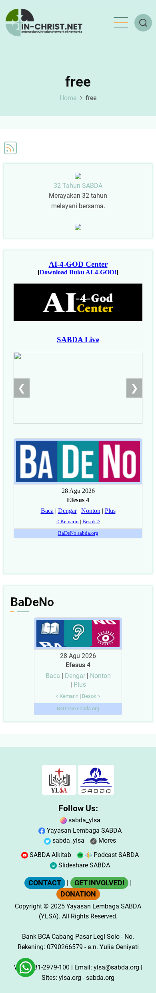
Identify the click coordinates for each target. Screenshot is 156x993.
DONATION (78, 894)
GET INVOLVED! (99, 883)
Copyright (28, 906)
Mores (106, 840)
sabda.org (100, 977)
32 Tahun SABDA (78, 185)
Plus (80, 684)
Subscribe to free (10, 148)
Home (68, 98)
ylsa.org (70, 977)
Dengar (75, 676)
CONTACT (44, 883)
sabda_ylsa (83, 820)
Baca (53, 676)
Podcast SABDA (115, 855)
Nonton (100, 676)
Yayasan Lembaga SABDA (83, 830)
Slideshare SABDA (83, 865)
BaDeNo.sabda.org (78, 708)
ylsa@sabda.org (116, 967)
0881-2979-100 (48, 967)
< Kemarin (67, 696)
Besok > (91, 696)
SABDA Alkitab (49, 855)
